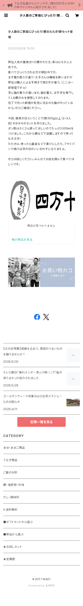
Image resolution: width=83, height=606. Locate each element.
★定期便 (9, 559)
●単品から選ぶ (13, 534)
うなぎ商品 (10, 460)
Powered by (37, 585)
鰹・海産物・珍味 (13, 484)
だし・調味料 (11, 497)
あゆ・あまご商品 (14, 447)
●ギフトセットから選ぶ (18, 522)
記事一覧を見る (41, 422)
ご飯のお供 (10, 472)
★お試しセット (12, 546)
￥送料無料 (10, 509)
